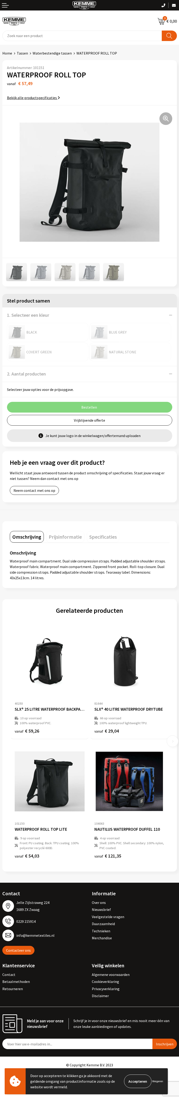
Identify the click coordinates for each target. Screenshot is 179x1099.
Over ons (99, 902)
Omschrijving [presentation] (26, 537)
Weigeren (157, 1081)
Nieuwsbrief (101, 909)
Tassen (22, 53)
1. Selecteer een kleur (28, 315)
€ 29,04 (106, 731)
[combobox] (82, 36)
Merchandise (102, 938)
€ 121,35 (107, 856)
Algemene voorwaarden (111, 974)
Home (7, 53)
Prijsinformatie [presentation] (65, 537)
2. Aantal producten (26, 374)
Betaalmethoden (16, 981)
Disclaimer (100, 995)
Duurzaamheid (103, 923)
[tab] (27, 537)
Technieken (101, 931)
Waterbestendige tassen (52, 53)
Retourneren (12, 988)
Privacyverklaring (106, 988)
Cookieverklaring (105, 981)
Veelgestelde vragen (108, 916)
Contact (8, 974)
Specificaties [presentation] (103, 537)
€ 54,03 (27, 856)
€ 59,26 (27, 731)
